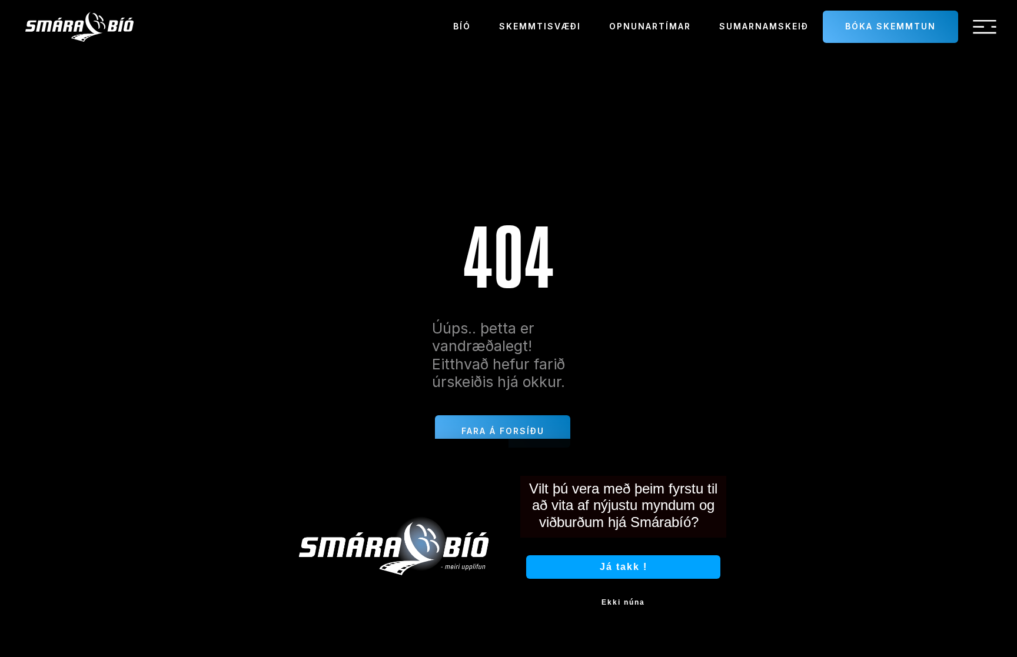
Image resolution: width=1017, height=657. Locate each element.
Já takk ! (623, 567)
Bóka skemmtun (890, 26)
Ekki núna (623, 602)
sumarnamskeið (764, 26)
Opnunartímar (650, 26)
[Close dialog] (725, 452)
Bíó (462, 26)
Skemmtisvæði (540, 26)
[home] (79, 27)
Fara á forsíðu (502, 431)
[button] (984, 27)
